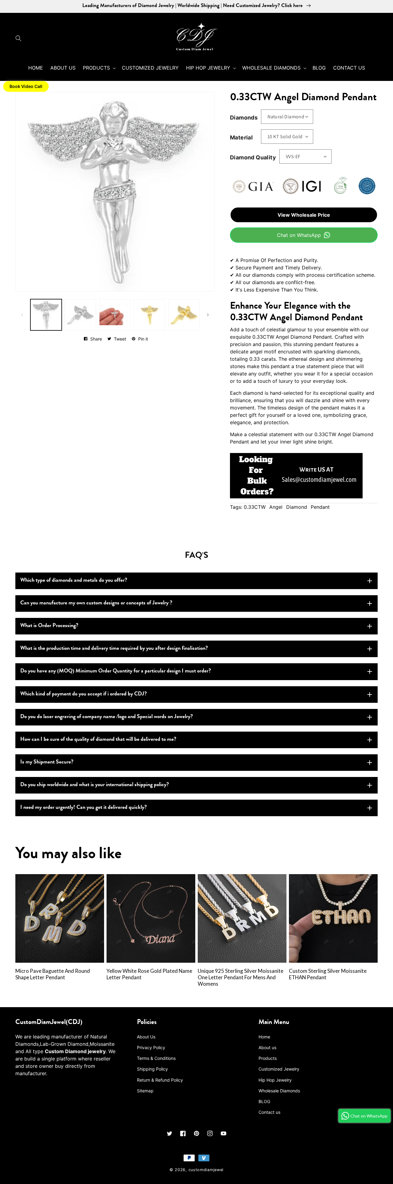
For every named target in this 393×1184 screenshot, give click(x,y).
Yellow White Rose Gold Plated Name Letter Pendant (149, 974)
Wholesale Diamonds (279, 1090)
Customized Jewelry (279, 1069)
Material (241, 137)
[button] (20, 38)
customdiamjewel (206, 1169)
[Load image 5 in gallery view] (184, 314)
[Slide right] (208, 315)
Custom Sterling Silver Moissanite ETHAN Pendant (328, 974)
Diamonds (244, 117)
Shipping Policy (152, 1069)
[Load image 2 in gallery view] (80, 314)
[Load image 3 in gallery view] (114, 314)
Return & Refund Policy (160, 1080)
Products (268, 1058)
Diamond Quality (253, 157)
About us (267, 1047)
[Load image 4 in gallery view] (149, 314)
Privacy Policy (151, 1047)
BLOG (264, 1101)
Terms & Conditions (156, 1058)
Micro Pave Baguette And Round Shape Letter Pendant (52, 974)
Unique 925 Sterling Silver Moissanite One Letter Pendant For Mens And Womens (240, 977)
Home (264, 1036)
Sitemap (145, 1090)
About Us (146, 1036)
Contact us (269, 1112)
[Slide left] (22, 315)
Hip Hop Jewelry (275, 1080)
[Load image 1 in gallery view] (46, 314)
